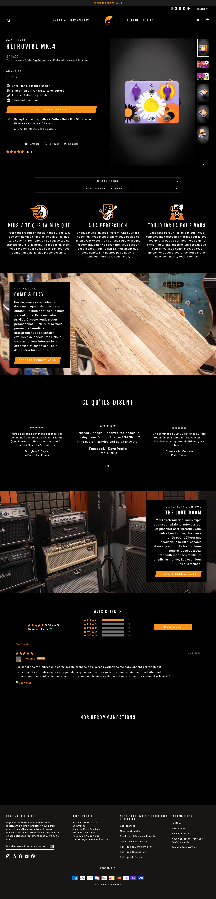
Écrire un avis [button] (172, 627)
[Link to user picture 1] (23, 688)
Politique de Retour (131, 857)
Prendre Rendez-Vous (37, 360)
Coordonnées (127, 825)
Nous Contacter (181, 833)
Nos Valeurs (79, 20)
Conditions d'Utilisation (134, 841)
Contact (149, 20)
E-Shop (57, 20)
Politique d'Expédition (133, 851)
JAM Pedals (16, 40)
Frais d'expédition (35, 60)
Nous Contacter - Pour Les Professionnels (187, 840)
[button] (15, 151)
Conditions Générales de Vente (138, 836)
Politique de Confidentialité (136, 846)
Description (108, 181)
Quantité (14, 71)
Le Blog (132, 20)
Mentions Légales (130, 830)
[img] (24, 653)
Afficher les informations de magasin (35, 129)
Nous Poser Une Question (108, 188)
